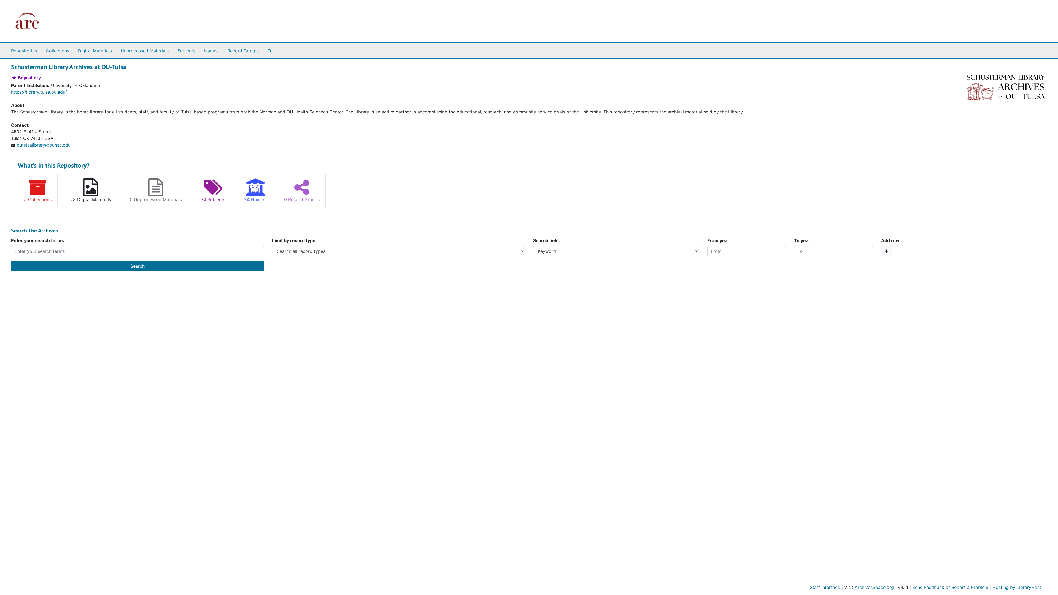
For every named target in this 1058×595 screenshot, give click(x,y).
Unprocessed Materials (145, 50)
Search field (546, 240)
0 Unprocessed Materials (156, 199)
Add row (890, 240)
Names (211, 50)
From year (718, 240)
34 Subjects (213, 199)
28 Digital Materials (90, 199)
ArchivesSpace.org (874, 587)
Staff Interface (825, 587)
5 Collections (38, 199)
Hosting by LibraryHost (1016, 587)
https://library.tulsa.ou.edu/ (39, 92)
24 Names (254, 199)
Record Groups (243, 50)
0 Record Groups (302, 199)
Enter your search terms (37, 240)
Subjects (186, 50)
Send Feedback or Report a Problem (950, 587)
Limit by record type (293, 240)
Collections (57, 50)
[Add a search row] (886, 251)
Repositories (24, 50)
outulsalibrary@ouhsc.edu (44, 145)
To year (802, 240)
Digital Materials (95, 50)
